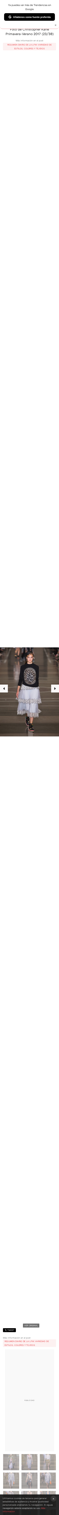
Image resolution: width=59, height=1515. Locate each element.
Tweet (10, 1330)
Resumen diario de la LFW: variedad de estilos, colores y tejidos (29, 46)
